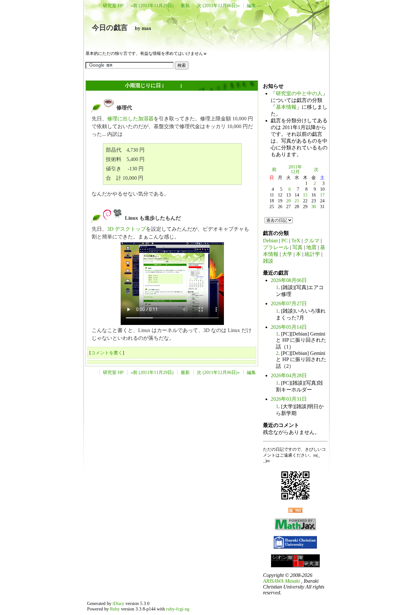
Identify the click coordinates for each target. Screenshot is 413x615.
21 (297, 200)
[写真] (117, 218)
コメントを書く (107, 352)
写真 (297, 247)
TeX (295, 240)
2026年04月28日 (289, 375)
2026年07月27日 (289, 303)
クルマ (311, 240)
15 (305, 194)
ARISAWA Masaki (281, 581)
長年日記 (172, 85)
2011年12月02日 (105, 85)
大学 (287, 254)
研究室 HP (113, 5)
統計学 (312, 254)
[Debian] (107, 218)
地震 (311, 247)
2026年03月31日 (289, 399)
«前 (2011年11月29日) (152, 5)
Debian (270, 240)
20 (288, 200)
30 (313, 206)
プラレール (276, 247)
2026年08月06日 (289, 280)
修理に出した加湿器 (130, 118)
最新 (185, 5)
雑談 (268, 261)
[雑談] (109, 107)
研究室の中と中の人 (299, 93)
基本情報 (286, 107)
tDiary (118, 603)
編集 (251, 5)
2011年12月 (295, 169)
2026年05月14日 (289, 327)
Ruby (115, 608)
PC (284, 240)
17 (322, 194)
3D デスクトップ (126, 229)
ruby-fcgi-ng (177, 608)
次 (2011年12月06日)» (218, 5)
